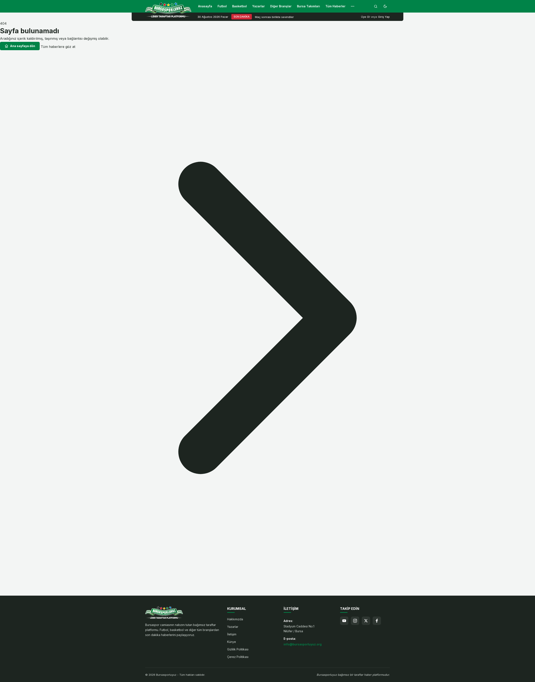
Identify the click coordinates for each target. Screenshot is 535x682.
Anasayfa (205, 6)
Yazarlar (258, 6)
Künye (231, 642)
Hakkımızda (235, 619)
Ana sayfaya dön (22, 46)
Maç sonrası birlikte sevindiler (274, 17)
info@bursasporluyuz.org (303, 644)
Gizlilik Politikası (237, 649)
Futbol (222, 6)
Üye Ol (365, 16)
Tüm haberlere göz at (58, 47)
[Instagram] (355, 621)
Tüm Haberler (335, 6)
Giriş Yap (384, 16)
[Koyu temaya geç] (385, 6)
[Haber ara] (375, 6)
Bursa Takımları (308, 6)
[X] (366, 621)
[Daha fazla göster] (352, 6)
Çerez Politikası (237, 657)
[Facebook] (377, 621)
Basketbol (239, 6)
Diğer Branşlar (281, 6)
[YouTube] (344, 621)
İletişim (231, 634)
